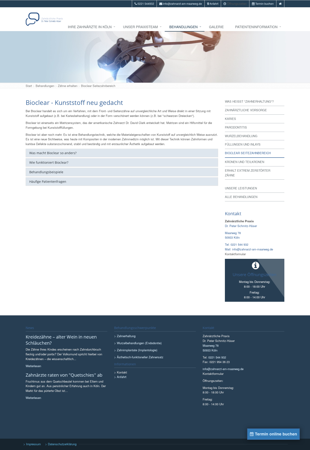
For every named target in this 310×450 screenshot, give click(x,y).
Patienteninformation (256, 26)
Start (29, 86)
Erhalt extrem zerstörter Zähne (247, 172)
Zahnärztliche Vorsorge (246, 110)
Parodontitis (236, 127)
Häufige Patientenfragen (47, 181)
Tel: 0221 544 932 (236, 244)
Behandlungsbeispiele (46, 172)
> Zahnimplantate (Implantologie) (135, 350)
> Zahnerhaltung (124, 336)
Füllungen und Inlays (243, 144)
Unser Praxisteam (140, 26)
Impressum (33, 444)
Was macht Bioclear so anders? (52, 153)
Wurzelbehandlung (241, 136)
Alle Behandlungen (241, 197)
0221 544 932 (217, 357)
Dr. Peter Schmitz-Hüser (241, 226)
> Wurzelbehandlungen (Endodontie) (138, 343)
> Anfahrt (120, 377)
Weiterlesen (33, 366)
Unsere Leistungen (241, 188)
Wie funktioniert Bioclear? (48, 162)
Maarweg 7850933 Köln (233, 235)
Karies (230, 118)
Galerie (216, 26)
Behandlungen (183, 26)
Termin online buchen (275, 434)
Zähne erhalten (67, 86)
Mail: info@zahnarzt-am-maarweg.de (249, 249)
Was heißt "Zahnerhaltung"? (249, 101)
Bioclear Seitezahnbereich (98, 86)
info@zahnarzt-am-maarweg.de (223, 369)
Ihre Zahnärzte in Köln (90, 26)
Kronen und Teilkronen (244, 162)
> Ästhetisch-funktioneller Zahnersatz (138, 357)
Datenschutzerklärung (62, 444)
